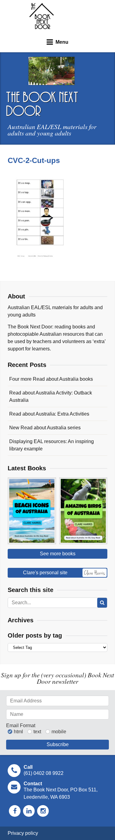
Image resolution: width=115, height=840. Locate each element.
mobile (59, 731)
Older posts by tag (35, 635)
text (37, 731)
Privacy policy (23, 833)
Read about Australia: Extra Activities (49, 413)
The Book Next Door (41, 16)
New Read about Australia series (45, 427)
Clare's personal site (45, 572)
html (18, 731)
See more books (57, 553)
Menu (62, 42)
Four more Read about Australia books (51, 379)
